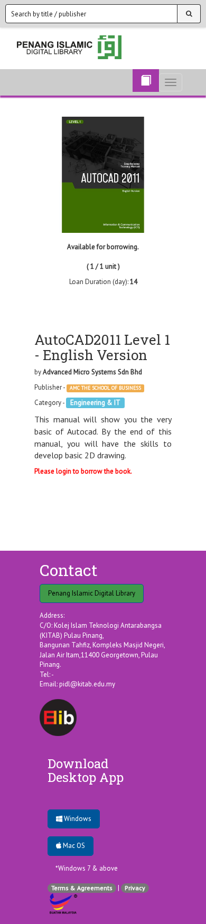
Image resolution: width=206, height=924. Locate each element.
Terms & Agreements (82, 888)
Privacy (135, 888)
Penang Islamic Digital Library (91, 593)
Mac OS (73, 845)
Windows (76, 818)
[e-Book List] (146, 80)
